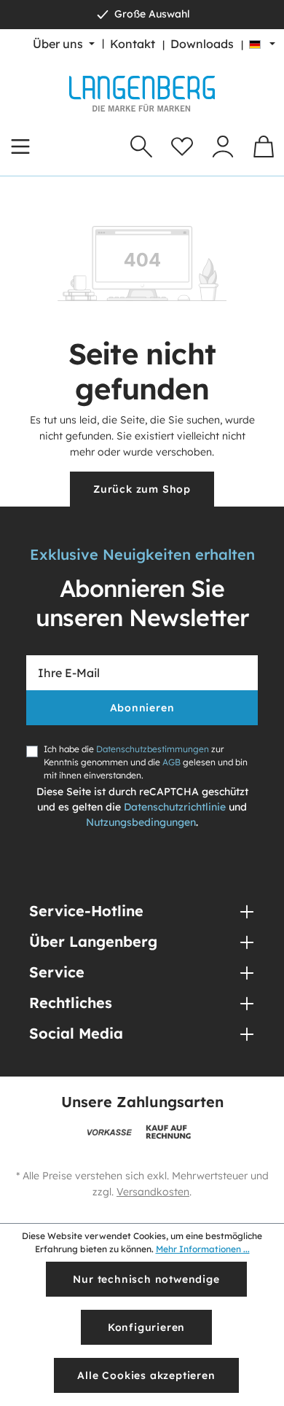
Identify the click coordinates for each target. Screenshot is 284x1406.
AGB (171, 762)
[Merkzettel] (182, 146)
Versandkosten (153, 1191)
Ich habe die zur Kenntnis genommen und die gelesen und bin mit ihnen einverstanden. (146, 762)
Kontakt (132, 43)
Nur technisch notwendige (146, 1279)
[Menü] (20, 146)
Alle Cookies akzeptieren (146, 1375)
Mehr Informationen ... (203, 1248)
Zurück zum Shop (142, 489)
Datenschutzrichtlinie (175, 806)
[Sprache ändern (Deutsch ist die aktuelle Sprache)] (262, 44)
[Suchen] (141, 146)
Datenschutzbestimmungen (152, 748)
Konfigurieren (146, 1327)
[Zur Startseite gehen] (142, 94)
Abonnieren (142, 707)
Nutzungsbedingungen (141, 822)
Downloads (202, 43)
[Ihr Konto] (222, 146)
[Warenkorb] (263, 146)
